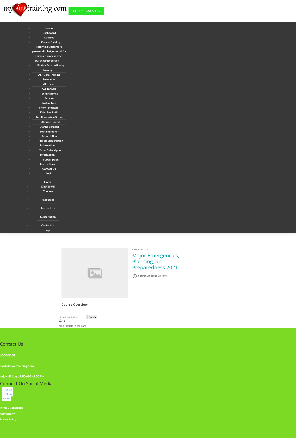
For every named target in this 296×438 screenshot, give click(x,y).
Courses (48, 191)
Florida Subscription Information (51, 143)
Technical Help (49, 93)
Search (92, 316)
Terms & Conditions (11, 407)
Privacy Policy (8, 419)
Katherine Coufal (49, 121)
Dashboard (49, 32)
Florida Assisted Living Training (50, 67)
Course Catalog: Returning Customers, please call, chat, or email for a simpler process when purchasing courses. (49, 51)
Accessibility (7, 413)
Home (49, 28)
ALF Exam (49, 83)
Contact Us (49, 168)
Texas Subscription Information (50, 152)
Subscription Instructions (49, 162)
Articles (49, 98)
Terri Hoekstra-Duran (49, 117)
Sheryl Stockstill (49, 107)
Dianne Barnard (49, 126)
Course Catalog (86, 11)
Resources (47, 199)
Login (49, 173)
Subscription (48, 216)
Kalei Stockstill (49, 112)
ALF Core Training (49, 74)
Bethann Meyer (49, 131)
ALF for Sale (49, 88)
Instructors (48, 208)
